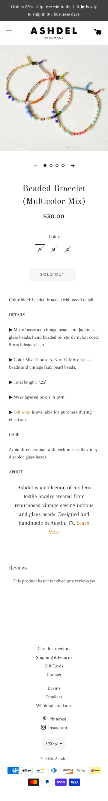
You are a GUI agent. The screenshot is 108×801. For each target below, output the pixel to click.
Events (54, 688)
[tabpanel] (54, 97)
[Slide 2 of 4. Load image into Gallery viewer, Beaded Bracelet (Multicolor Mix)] (51, 165)
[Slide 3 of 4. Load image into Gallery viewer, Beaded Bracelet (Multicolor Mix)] (57, 165)
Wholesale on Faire (54, 705)
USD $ (51, 744)
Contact (54, 674)
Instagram (57, 727)
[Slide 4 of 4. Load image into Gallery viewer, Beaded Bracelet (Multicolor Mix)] (63, 165)
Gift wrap (23, 412)
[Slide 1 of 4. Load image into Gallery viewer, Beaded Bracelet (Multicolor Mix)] (45, 165)
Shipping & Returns (54, 657)
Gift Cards (54, 666)
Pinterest (57, 719)
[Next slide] (72, 165)
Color (54, 236)
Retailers (54, 696)
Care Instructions (54, 648)
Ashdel (61, 758)
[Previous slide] (35, 165)
